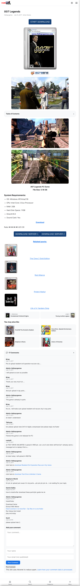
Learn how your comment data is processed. (54, 570)
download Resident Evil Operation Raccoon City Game (33, 465)
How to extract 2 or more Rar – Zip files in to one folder (24, 509)
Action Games (27, 15)
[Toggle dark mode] (72, 3)
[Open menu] (76, 3)
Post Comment (13, 562)
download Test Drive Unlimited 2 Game (28, 474)
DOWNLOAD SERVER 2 (53, 234)
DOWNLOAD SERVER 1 (26, 234)
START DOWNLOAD (40, 22)
